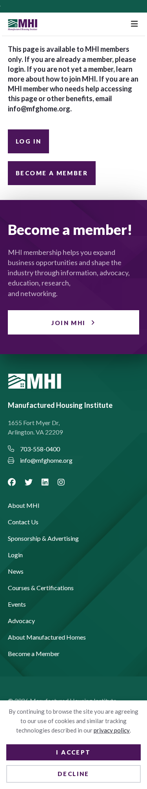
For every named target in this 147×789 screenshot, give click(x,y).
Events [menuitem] (17, 604)
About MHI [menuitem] (24, 505)
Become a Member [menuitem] (34, 654)
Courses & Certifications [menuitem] (41, 588)
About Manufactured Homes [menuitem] (47, 637)
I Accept (73, 752)
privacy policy (112, 730)
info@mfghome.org (39, 108)
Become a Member (52, 172)
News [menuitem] (16, 571)
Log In (28, 141)
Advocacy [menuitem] (21, 621)
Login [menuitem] (15, 555)
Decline (73, 773)
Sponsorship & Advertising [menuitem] (43, 538)
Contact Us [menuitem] (23, 522)
